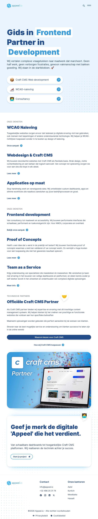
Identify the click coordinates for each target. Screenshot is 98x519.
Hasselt (71, 498)
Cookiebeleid (59, 515)
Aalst (70, 487)
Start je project (20, 456)
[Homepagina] (14, 5)
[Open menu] (89, 5)
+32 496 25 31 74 (48, 491)
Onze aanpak (13, 145)
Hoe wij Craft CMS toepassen (47, 345)
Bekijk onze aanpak (16, 230)
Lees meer (11, 173)
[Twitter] (54, 495)
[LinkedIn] (49, 495)
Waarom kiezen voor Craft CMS (49, 337)
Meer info (11, 285)
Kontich (71, 491)
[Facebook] (41, 495)
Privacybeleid (41, 515)
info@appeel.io (46, 487)
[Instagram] (45, 495)
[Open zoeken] (83, 5)
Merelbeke (72, 494)
